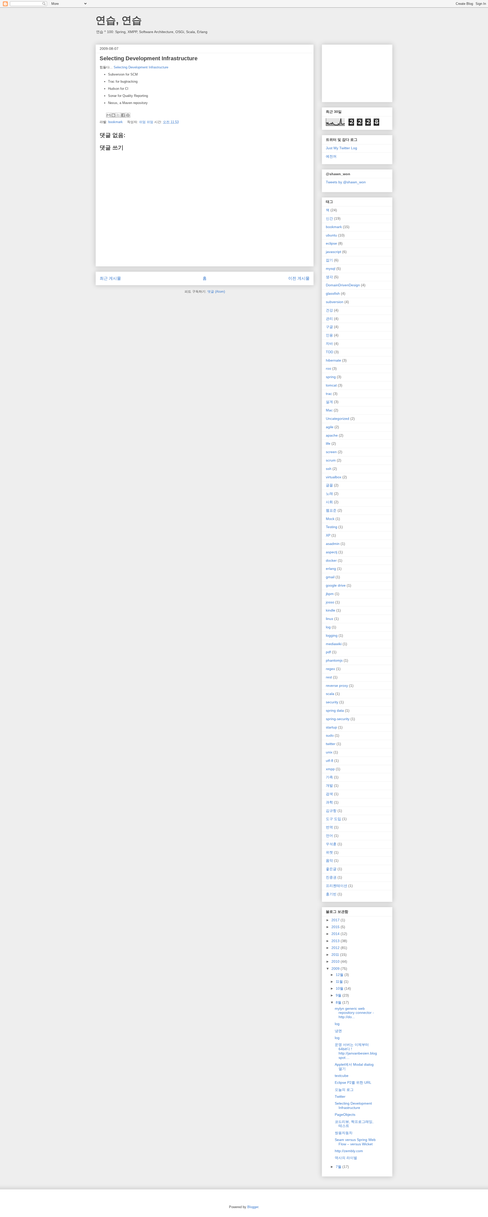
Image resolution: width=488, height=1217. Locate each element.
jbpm (330, 594)
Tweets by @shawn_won (346, 182)
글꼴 (329, 485)
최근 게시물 (110, 278)
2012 (336, 948)
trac (329, 394)
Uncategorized (337, 419)
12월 (340, 975)
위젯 (329, 852)
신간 (329, 218)
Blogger (252, 1207)
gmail (330, 577)
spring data (335, 710)
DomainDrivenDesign (343, 285)
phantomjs (334, 660)
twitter (331, 744)
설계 (329, 402)
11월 (340, 981)
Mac (329, 410)
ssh (328, 469)
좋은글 (331, 869)
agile (329, 427)
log (328, 627)
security (332, 702)
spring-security (337, 719)
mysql (330, 268)
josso (330, 602)
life (328, 443)
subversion (334, 302)
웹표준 (331, 510)
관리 (329, 319)
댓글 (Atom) (216, 291)
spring (331, 377)
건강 (329, 310)
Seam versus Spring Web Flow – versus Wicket (355, 1142)
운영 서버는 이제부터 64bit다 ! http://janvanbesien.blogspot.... (356, 1051)
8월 (339, 1002)
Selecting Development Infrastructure (141, 67)
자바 (329, 344)
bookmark (115, 122)
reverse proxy (337, 686)
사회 (329, 502)
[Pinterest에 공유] (127, 115)
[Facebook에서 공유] (123, 115)
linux (329, 619)
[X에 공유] (118, 115)
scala (330, 694)
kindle (330, 610)
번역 (329, 827)
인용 (329, 335)
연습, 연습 (119, 20)
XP (328, 535)
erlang (331, 569)
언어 (329, 836)
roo (328, 368)
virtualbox (333, 477)
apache (332, 435)
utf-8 (329, 761)
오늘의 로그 (344, 1090)
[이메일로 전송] (108, 115)
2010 (336, 961)
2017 (336, 920)
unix (329, 752)
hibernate (333, 360)
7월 (339, 1167)
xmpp (330, 769)
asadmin (333, 544)
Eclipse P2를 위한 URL (353, 1082)
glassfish (333, 293)
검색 (329, 794)
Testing (331, 527)
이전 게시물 (299, 278)
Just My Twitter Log (341, 148)
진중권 (331, 877)
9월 (339, 995)
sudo (330, 735)
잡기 (329, 260)
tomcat (331, 385)
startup (331, 727)
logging (332, 635)
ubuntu (331, 235)
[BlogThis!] (113, 115)
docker (331, 560)
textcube (341, 1076)
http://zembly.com (349, 1151)
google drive (336, 585)
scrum (331, 460)
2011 (335, 955)
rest (329, 677)
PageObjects (345, 1114)
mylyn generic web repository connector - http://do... (354, 1012)
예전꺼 (331, 156)
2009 (336, 969)
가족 (329, 777)
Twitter (340, 1096)
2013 (336, 941)
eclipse (331, 243)
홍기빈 (331, 894)
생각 (329, 277)
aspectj (331, 552)
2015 (336, 927)
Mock (330, 519)
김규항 (331, 811)
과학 (329, 802)
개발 (329, 785)
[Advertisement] (351, 72)
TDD (329, 352)
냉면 (338, 1031)
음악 (329, 860)
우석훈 (331, 844)
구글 (329, 327)
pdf (328, 652)
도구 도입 (333, 819)
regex (330, 669)
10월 (340, 988)
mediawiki (334, 644)
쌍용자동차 (344, 1133)
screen (331, 452)
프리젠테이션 (336, 886)
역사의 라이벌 (346, 1158)
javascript (333, 252)
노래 (329, 494)
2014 (336, 934)
